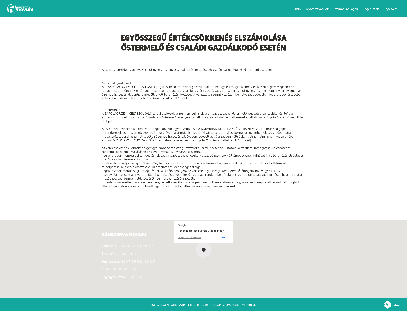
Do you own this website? (189, 238)
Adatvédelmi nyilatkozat (239, 305)
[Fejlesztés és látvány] (392, 307)
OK (223, 237)
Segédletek (371, 9)
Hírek (297, 9)
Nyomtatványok (317, 9)
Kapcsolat (390, 9)
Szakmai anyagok (346, 9)
